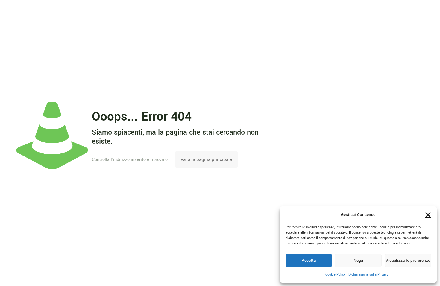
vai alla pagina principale (206, 159)
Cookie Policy (335, 274)
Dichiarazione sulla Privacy (368, 274)
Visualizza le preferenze (408, 260)
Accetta (309, 260)
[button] (428, 215)
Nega (358, 260)
